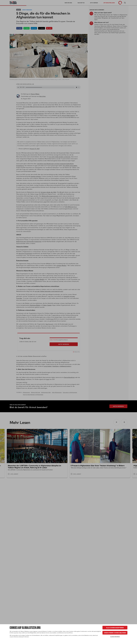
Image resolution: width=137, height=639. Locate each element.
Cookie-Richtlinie (115, 636)
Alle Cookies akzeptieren (115, 628)
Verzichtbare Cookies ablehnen (115, 633)
